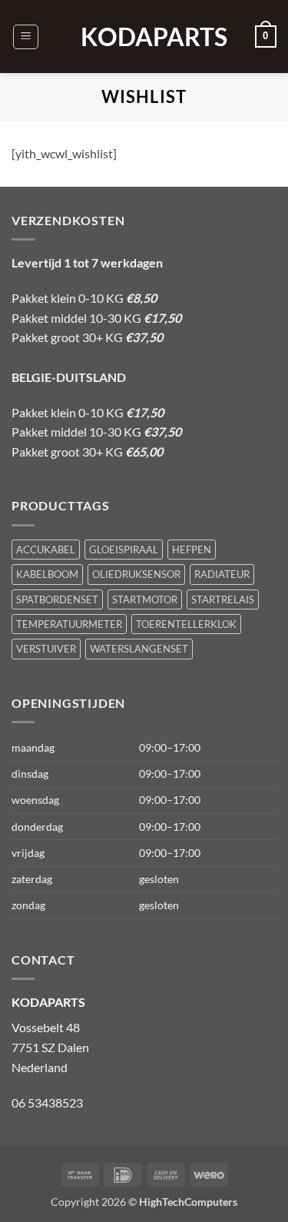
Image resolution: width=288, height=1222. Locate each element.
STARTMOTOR (144, 599)
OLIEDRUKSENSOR (136, 574)
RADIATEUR (222, 574)
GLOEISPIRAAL (123, 549)
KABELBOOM (47, 574)
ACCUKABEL (45, 549)
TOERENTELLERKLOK (186, 624)
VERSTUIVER (46, 649)
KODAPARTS (144, 37)
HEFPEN (191, 549)
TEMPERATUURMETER (69, 624)
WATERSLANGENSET (139, 649)
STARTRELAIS (222, 599)
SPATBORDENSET (57, 599)
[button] (25, 37)
